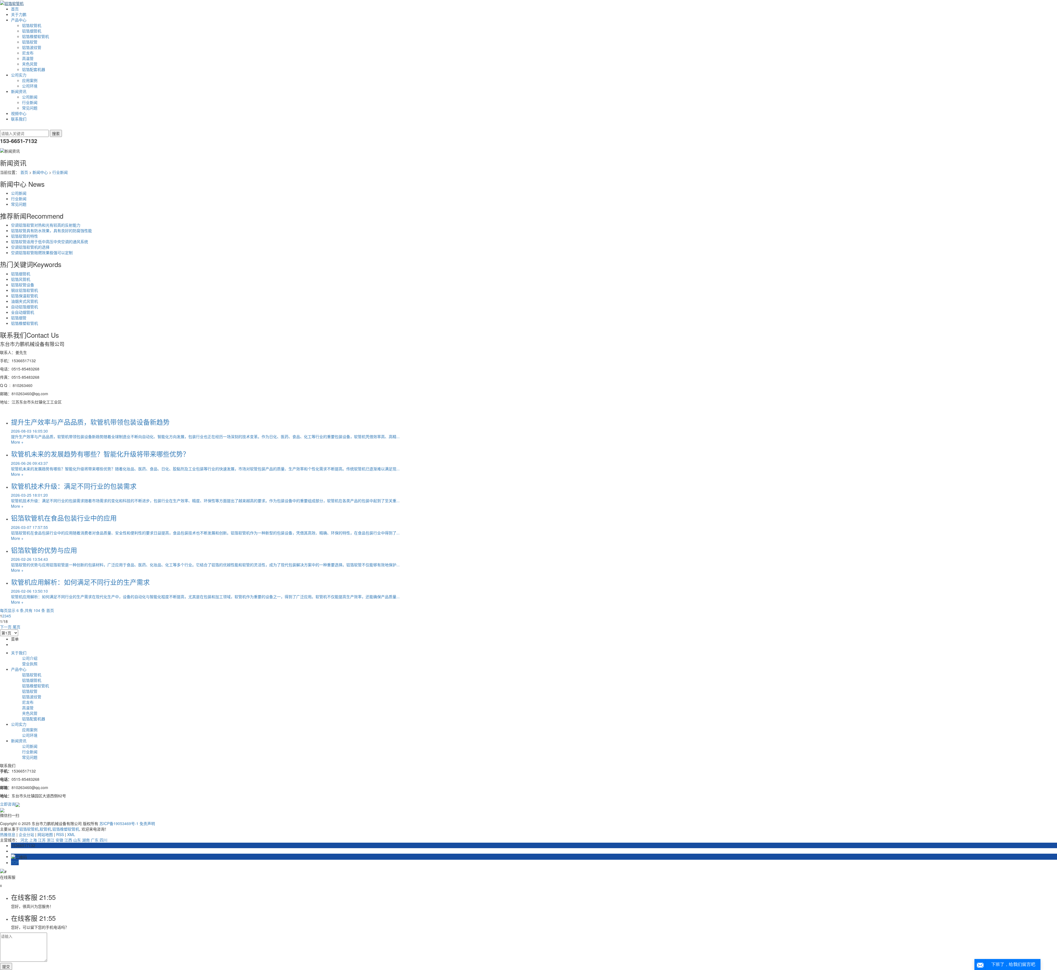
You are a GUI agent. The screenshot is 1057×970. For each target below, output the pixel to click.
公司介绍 (29, 658)
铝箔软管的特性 (24, 236)
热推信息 (7, 834)
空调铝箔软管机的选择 (30, 247)
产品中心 (18, 20)
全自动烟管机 (22, 312)
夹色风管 (29, 64)
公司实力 (18, 75)
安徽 (59, 840)
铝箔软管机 (31, 25)
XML (71, 834)
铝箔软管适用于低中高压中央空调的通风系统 (49, 241)
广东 (95, 840)
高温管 (28, 58)
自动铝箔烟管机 (24, 306)
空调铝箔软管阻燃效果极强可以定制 (42, 252)
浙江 (51, 840)
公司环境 (29, 86)
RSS (60, 834)
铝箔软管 (29, 42)
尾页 (16, 627)
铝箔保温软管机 (24, 295)
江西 (68, 840)
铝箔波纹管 (31, 47)
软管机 (45, 829)
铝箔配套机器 (33, 69)
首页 (15, 9)
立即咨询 (7, 804)
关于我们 (18, 652)
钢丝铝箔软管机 (24, 290)
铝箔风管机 (20, 279)
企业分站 (26, 834)
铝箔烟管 (18, 317)
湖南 (86, 840)
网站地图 (45, 834)
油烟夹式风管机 (24, 301)
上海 (33, 840)
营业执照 (29, 663)
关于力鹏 (18, 14)
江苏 (42, 840)
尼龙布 (28, 53)
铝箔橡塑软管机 (35, 36)
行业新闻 (29, 102)
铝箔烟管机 (31, 31)
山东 (77, 840)
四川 (103, 840)
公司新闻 (29, 97)
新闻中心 (40, 172)
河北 (24, 840)
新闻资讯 (18, 91)
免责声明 (147, 823)
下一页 (6, 627)
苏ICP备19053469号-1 (118, 823)
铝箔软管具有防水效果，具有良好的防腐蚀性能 (51, 230)
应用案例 (29, 80)
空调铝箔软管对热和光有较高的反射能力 (45, 225)
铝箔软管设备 (22, 284)
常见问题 (29, 108)
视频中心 (18, 113)
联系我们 (18, 119)
